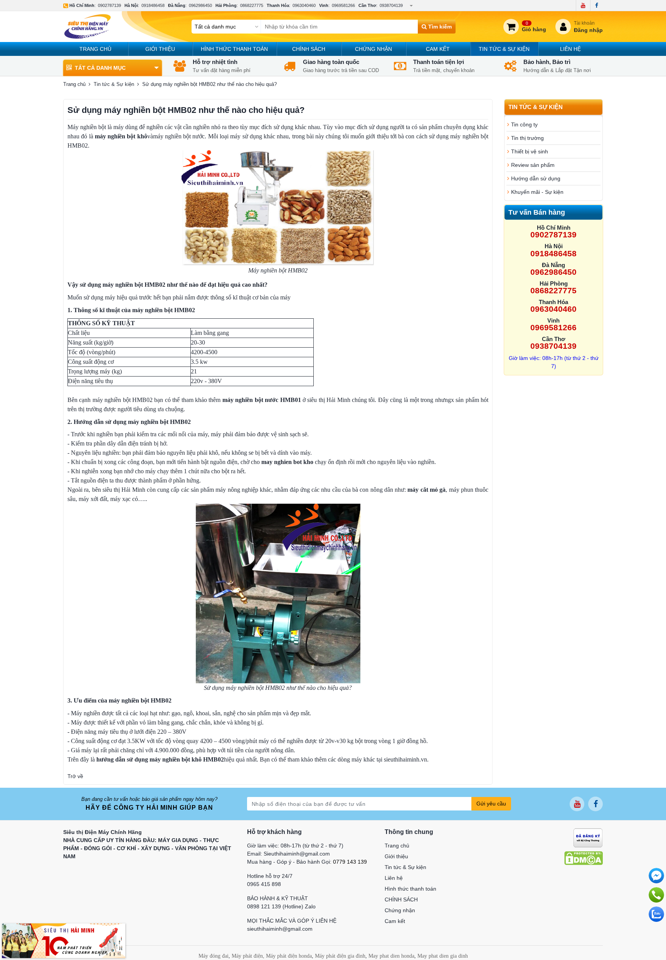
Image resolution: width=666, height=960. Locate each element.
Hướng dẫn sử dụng (535, 178)
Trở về (75, 776)
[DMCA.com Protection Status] (583, 857)
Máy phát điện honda (289, 956)
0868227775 (251, 5)
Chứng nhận (373, 49)
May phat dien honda (391, 956)
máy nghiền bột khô (121, 136)
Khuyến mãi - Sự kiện (537, 192)
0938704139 (391, 5)
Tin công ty (524, 124)
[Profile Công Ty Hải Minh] (63, 940)
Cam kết (438, 49)
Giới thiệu (160, 49)
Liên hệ (570, 49)
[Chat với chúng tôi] (656, 914)
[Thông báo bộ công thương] (588, 837)
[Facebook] (596, 5)
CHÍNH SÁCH (308, 49)
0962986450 (200, 5)
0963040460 (304, 5)
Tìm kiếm (439, 27)
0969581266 (343, 5)
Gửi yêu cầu (491, 803)
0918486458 (153, 5)
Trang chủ (95, 49)
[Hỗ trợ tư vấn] (656, 895)
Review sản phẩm (533, 165)
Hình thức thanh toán (234, 49)
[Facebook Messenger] (656, 875)
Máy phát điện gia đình (340, 956)
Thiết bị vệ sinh (529, 151)
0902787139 (109, 5)
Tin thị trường (527, 138)
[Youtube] (583, 5)
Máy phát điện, (248, 956)
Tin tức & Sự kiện (504, 49)
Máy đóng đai (213, 956)
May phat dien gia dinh (442, 956)
